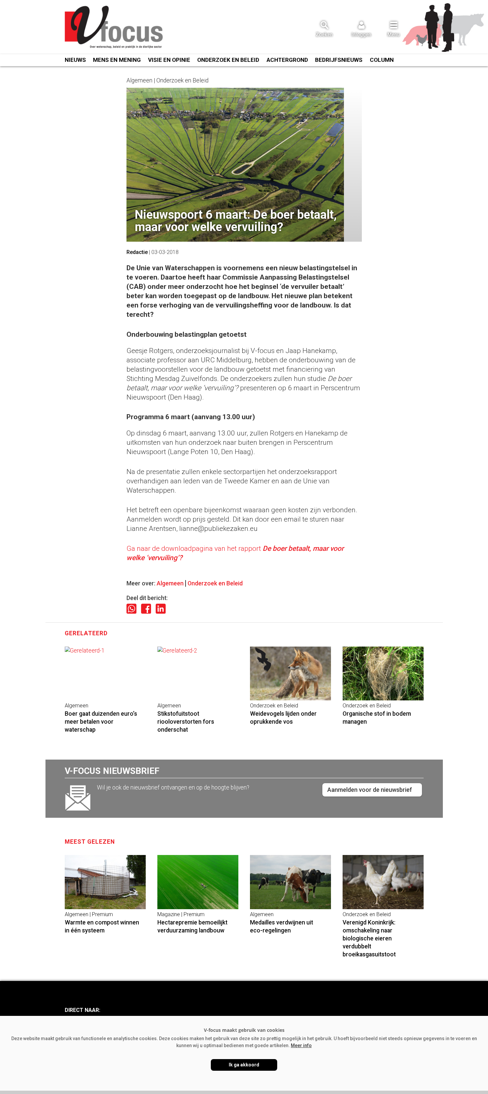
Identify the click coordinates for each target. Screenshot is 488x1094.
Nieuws (75, 60)
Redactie (137, 252)
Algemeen (170, 583)
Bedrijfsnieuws (339, 60)
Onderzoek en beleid (228, 60)
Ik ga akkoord (244, 1064)
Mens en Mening (117, 60)
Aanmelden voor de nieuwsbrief (369, 789)
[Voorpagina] (114, 28)
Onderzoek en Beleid (215, 583)
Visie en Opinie (169, 60)
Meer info (301, 1045)
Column (382, 60)
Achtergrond (287, 60)
